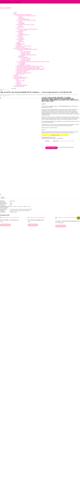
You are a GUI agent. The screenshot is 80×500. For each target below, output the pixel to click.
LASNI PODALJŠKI (11, 94)
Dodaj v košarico (51, 147)
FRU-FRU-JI (19, 45)
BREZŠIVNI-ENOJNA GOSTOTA (28, 55)
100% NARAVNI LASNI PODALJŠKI (21, 94)
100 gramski (22, 63)
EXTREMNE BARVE (20, 44)
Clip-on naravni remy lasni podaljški (35, 94)
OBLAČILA (18, 83)
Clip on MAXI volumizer (47, 94)
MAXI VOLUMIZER (23, 57)
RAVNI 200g (22, 22)
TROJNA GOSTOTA (25, 54)
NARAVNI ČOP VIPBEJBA (22, 70)
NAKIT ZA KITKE (23, 30)
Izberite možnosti (5, 225)
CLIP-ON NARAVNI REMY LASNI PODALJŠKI (26, 49)
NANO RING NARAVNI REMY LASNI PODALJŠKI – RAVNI (29, 69)
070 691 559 (44, 138)
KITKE (17, 28)
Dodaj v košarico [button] (33, 225)
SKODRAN (21, 33)
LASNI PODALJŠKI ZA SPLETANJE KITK (28, 29)
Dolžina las (47, 141)
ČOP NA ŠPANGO (20, 39)
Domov (1, 94)
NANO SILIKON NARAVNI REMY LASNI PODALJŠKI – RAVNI (30, 68)
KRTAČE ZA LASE (20, 47)
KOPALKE (18, 84)
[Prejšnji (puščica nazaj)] (2, 250)
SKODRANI (21, 18)
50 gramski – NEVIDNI (24, 65)
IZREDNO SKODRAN (24, 35)
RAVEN (20, 32)
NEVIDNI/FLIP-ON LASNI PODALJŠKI (25, 24)
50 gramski (22, 64)
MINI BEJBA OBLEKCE (19, 86)
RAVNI (20, 17)
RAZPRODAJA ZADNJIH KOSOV (23, 46)
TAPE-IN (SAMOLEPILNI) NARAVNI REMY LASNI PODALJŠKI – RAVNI (32, 61)
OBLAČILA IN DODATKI (19, 78)
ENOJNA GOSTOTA (25, 51)
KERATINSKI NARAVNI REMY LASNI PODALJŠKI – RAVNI (29, 66)
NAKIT (18, 82)
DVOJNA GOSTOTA (25, 52)
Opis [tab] (3, 197)
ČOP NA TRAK (19, 36)
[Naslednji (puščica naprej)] (78, 250)
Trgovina (5, 94)
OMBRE (18, 42)
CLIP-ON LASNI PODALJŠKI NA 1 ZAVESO (26, 16)
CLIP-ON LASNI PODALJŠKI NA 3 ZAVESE (26, 20)
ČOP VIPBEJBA (19, 31)
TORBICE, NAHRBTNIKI (22, 85)
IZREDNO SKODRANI (24, 19)
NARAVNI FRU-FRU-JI (21, 72)
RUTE (17, 79)
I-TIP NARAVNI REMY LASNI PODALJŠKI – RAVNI (28, 67)
